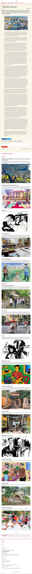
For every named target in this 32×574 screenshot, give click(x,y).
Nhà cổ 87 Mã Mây (5, 411)
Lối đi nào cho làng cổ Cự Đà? (7, 386)
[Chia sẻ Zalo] (27, 8)
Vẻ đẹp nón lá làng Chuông (7, 507)
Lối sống (15, 2)
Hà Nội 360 (5, 2)
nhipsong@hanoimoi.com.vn (6, 553)
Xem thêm (16, 532)
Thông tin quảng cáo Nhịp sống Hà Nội (6, 560)
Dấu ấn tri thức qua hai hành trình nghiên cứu (10, 185)
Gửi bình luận (4, 146)
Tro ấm (3, 335)
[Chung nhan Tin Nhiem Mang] (16, 571)
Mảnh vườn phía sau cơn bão (7, 435)
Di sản (8, 2)
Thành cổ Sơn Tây (5, 483)
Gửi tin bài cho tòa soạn (4, 559)
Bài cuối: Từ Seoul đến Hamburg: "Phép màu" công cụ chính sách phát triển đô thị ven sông (16, 159)
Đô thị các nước (20, 2)
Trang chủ (3, 5)
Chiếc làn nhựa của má (6, 361)
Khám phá (11, 2)
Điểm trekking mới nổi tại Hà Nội (8, 285)
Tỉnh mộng (4, 210)
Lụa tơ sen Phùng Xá (5, 233)
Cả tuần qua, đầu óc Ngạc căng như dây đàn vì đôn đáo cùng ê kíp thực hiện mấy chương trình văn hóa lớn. (15, 211)
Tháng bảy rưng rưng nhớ (6, 459)
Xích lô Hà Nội (4, 310)
